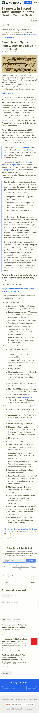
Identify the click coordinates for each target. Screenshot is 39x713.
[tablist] (10, 596)
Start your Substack (14, 704)
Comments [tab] (6, 596)
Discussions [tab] (16, 619)
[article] (19, 629)
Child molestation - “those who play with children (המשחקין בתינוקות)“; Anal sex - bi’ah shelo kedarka (15, 645)
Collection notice (31, 699)
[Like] (3, 25)
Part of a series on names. (10, 630)
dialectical (6, 120)
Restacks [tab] (14, 596)
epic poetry (8, 170)
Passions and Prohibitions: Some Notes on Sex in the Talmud (15, 640)
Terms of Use (28, 565)
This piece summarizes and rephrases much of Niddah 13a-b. (14, 663)
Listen (35, 20)
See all (5, 673)
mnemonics (27, 147)
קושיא (33, 406)
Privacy (18, 699)
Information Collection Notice (20, 567)
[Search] (35, 620)
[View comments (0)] (8, 25)
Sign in (35, 2)
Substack (10, 709)
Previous (7, 583)
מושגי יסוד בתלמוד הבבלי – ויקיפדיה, (15, 289)
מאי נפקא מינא (27, 397)
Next (32, 583)
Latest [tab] (9, 619)
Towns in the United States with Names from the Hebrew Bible (14, 626)
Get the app (29, 704)
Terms (23, 699)
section (31, 289)
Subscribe (28, 2)
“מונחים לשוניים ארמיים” (10, 291)
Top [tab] (4, 619)
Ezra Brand (5, 51)
